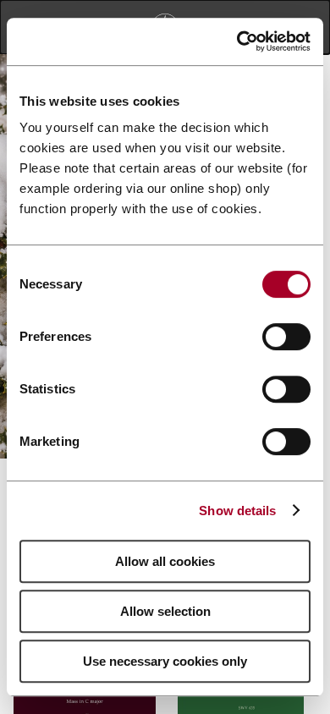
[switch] (286, 336)
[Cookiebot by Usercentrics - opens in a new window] (237, 41)
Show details (237, 510)
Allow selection (165, 611)
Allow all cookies (165, 561)
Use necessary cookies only (165, 661)
